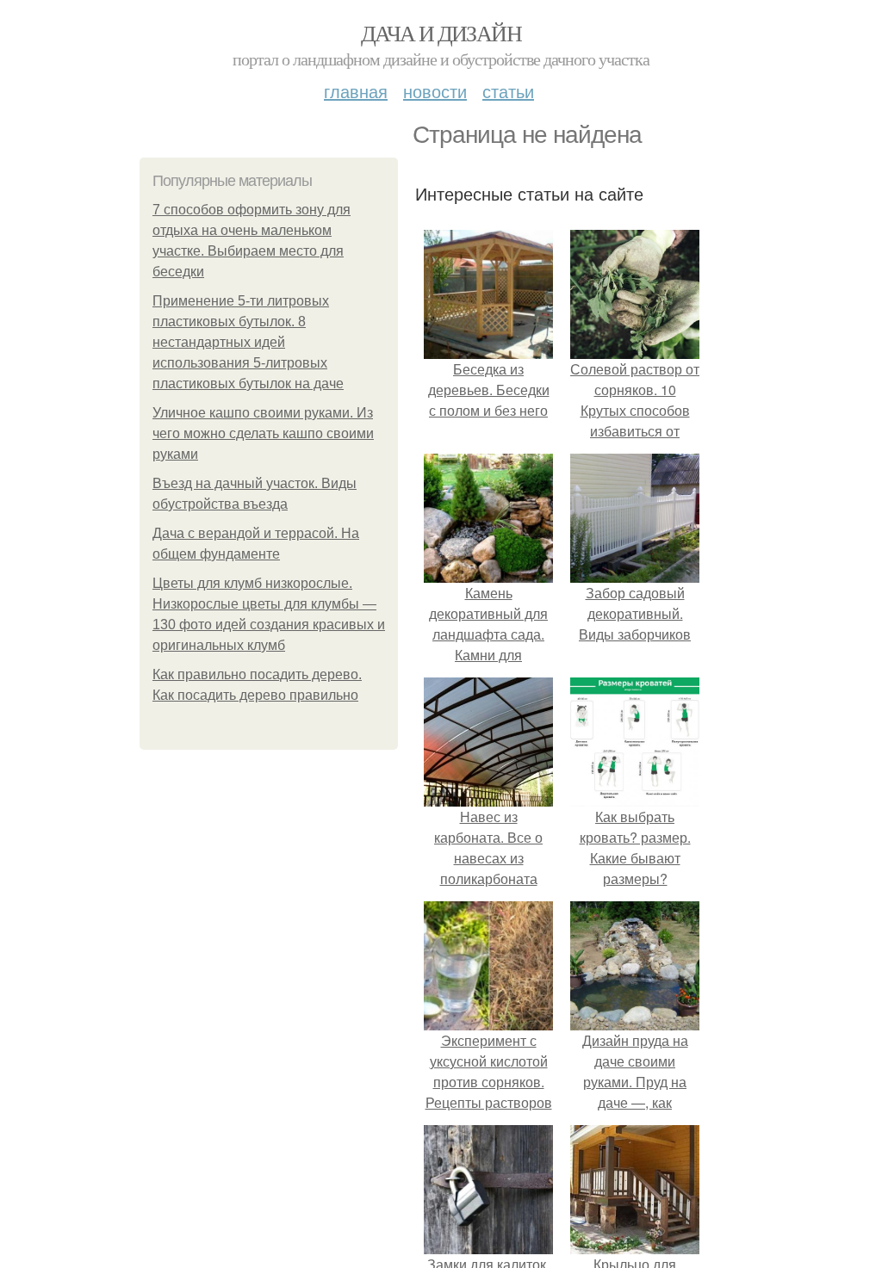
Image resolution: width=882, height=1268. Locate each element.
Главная (356, 90)
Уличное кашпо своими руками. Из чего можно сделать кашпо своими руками (263, 433)
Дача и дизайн (441, 32)
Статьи (508, 90)
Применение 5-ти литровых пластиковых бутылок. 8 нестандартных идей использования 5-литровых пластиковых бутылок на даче (248, 342)
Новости (435, 90)
